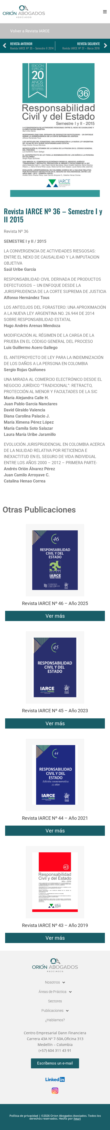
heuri (77, 1118)
